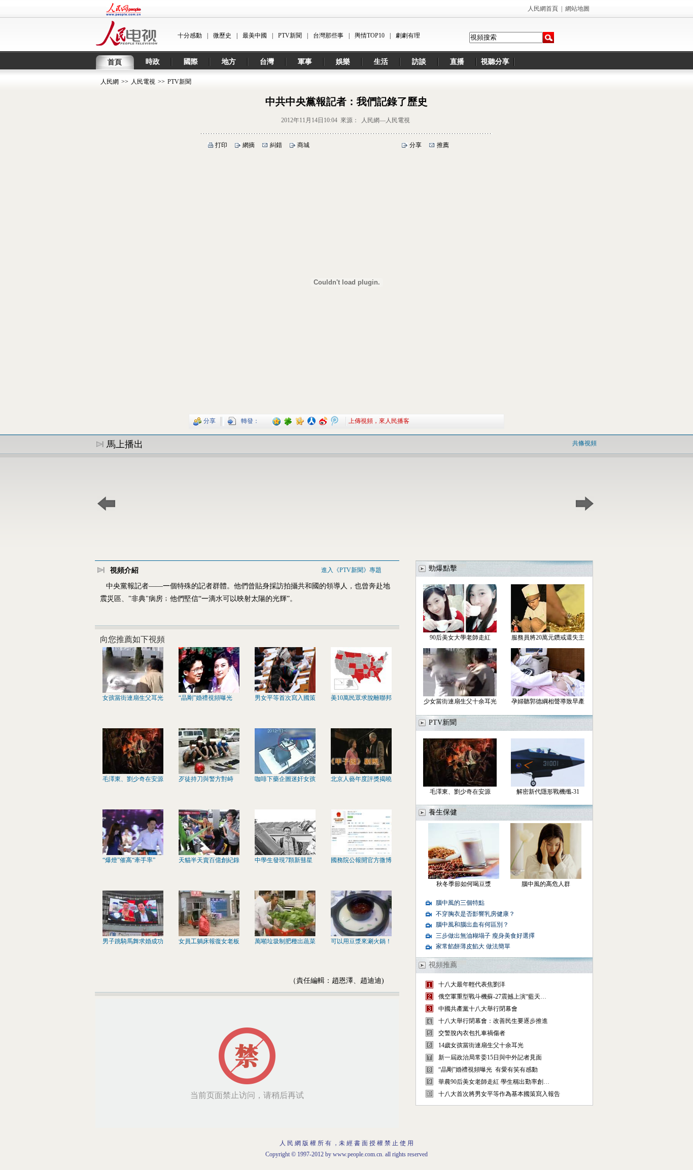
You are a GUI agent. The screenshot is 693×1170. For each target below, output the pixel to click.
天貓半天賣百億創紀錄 (209, 860)
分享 (415, 145)
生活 (381, 61)
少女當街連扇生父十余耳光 (460, 701)
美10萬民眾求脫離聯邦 (361, 697)
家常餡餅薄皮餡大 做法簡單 (473, 946)
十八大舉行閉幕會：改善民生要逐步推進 (493, 1020)
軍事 (305, 61)
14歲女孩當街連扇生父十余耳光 (481, 1045)
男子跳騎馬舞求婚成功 (132, 941)
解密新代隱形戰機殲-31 (547, 791)
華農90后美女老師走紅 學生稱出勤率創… (493, 1081)
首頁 (115, 62)
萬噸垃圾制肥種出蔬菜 (285, 941)
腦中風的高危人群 (546, 884)
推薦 (443, 145)
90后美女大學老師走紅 (460, 637)
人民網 (109, 81)
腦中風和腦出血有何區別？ (472, 924)
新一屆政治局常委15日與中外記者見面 (490, 1057)
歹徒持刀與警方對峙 (206, 779)
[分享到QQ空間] (277, 420)
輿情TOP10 (370, 35)
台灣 (267, 61)
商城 (303, 145)
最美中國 (254, 35)
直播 (457, 61)
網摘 (248, 145)
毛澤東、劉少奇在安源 (132, 779)
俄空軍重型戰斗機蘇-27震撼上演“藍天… (492, 996)
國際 (191, 61)
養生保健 (443, 812)
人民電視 (143, 81)
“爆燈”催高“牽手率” (128, 860)
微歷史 (222, 35)
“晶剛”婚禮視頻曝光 (205, 697)
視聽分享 (495, 61)
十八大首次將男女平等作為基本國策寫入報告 (499, 1093)
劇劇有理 (408, 35)
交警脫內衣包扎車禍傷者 (471, 1033)
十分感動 (190, 35)
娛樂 (343, 61)
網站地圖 (577, 8)
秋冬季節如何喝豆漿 (463, 884)
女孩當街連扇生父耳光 (132, 697)
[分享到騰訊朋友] (288, 420)
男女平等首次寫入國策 (285, 697)
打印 (221, 145)
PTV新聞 (290, 35)
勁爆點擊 (443, 568)
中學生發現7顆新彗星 (284, 860)
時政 (153, 61)
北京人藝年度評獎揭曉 (361, 779)
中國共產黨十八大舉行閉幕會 (477, 1008)
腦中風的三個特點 (460, 902)
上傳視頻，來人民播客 (379, 420)
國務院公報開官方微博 (361, 860)
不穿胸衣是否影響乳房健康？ (475, 913)
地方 (229, 61)
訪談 (419, 61)
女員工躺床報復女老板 (209, 941)
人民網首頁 (543, 8)
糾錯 (276, 145)
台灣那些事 (328, 35)
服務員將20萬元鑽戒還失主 (547, 637)
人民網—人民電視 (385, 120)
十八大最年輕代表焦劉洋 (471, 984)
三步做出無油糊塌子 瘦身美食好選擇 (485, 935)
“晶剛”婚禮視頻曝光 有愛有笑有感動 (488, 1069)
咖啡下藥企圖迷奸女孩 (285, 779)
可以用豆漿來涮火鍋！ (361, 941)
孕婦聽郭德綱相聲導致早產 (547, 701)
